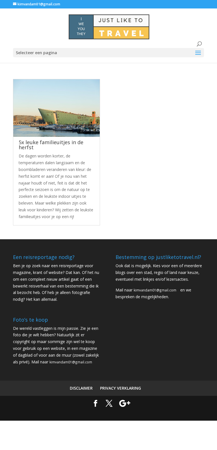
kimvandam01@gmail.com (155, 290)
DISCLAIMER (81, 388)
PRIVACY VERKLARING (120, 388)
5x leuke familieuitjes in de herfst (51, 145)
